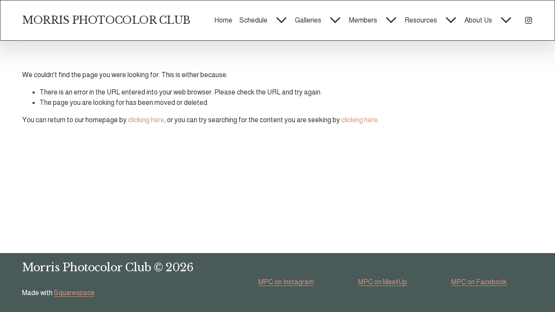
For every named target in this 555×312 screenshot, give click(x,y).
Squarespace (74, 292)
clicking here (146, 120)
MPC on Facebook (479, 282)
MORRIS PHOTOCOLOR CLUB (106, 20)
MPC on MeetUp (382, 282)
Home (223, 20)
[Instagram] (528, 20)
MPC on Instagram (286, 282)
